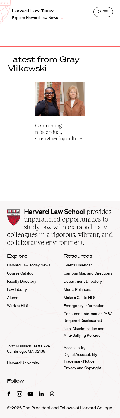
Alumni (13, 297)
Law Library (17, 289)
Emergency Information (84, 305)
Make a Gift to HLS (79, 297)
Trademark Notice (79, 361)
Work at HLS (17, 305)
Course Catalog (20, 273)
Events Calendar (78, 265)
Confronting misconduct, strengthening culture (58, 132)
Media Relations (77, 289)
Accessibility (74, 347)
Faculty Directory (21, 281)
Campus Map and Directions (88, 273)
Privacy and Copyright (82, 367)
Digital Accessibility (80, 354)
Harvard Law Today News (28, 265)
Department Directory (83, 281)
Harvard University (23, 362)
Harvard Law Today (33, 10)
